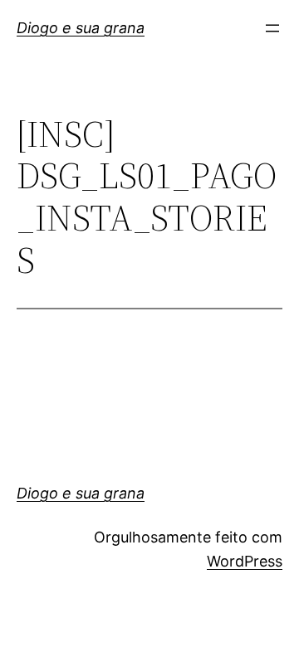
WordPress (244, 561)
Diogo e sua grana (81, 27)
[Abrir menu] (272, 28)
